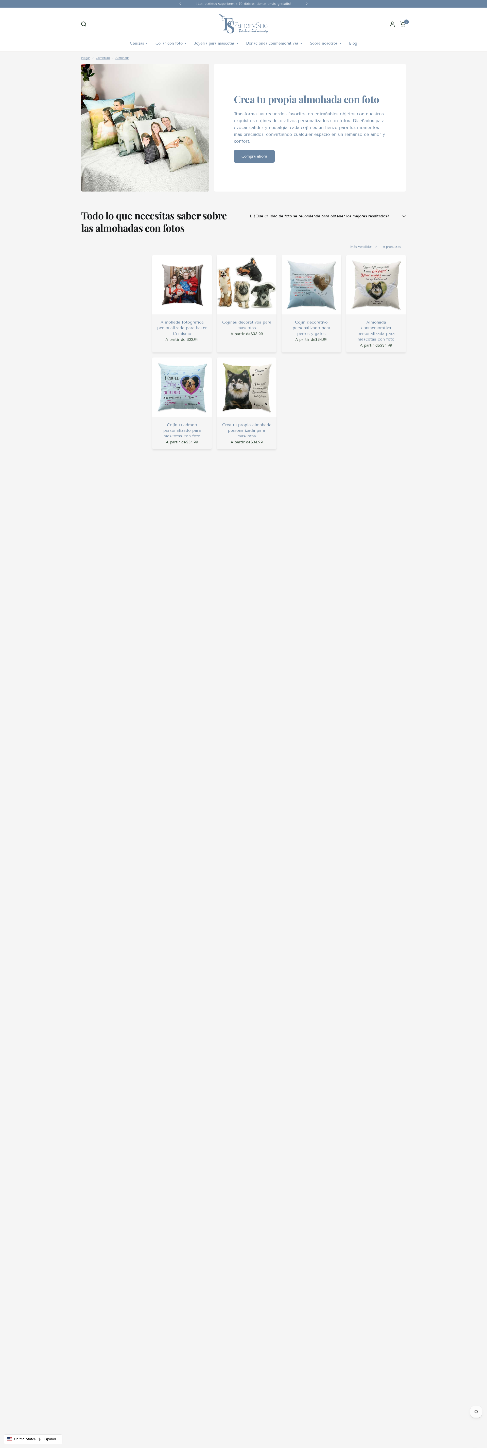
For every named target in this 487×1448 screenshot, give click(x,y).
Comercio (103, 58)
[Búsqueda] (85, 24)
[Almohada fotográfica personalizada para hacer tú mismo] (182, 284)
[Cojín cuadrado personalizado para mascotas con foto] (182, 387)
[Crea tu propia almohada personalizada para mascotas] (246, 387)
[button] (254, 156)
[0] (401, 24)
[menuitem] (139, 43)
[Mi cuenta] (392, 24)
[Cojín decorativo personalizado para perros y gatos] (311, 284)
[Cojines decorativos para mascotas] (246, 284)
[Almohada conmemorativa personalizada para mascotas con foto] (376, 284)
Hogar (85, 58)
